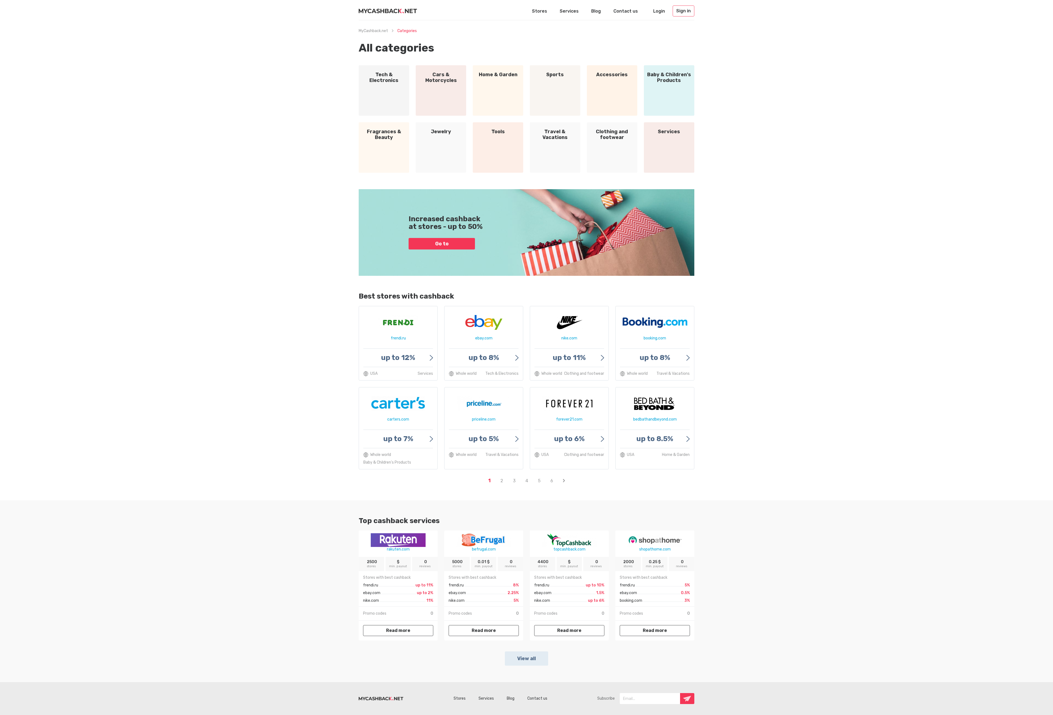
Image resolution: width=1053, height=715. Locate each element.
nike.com (371, 600)
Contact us (625, 11)
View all (526, 659)
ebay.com (371, 593)
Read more (398, 630)
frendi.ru (370, 585)
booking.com (631, 600)
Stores (539, 11)
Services (569, 11)
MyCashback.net (373, 31)
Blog (596, 11)
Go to (442, 244)
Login (659, 11)
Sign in (683, 10)
